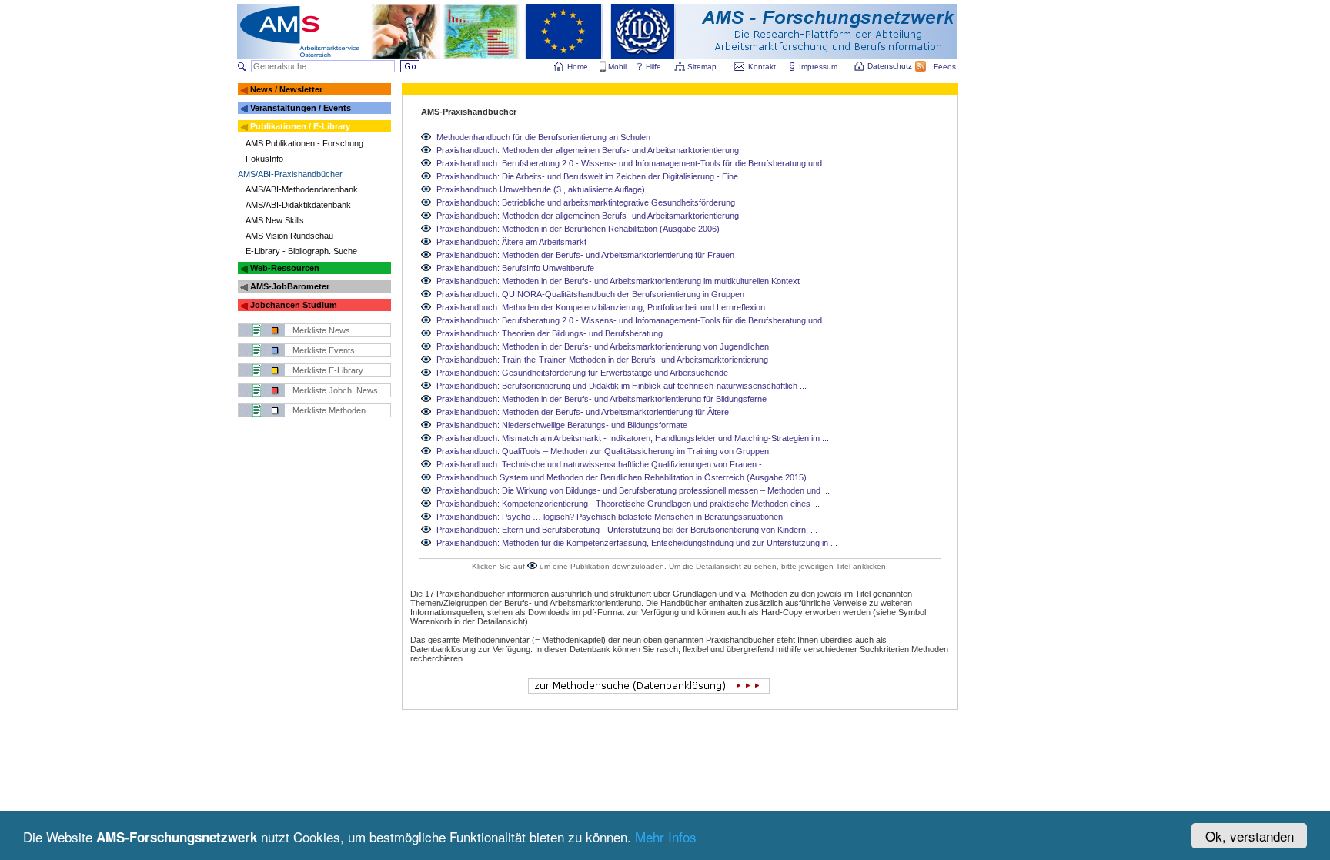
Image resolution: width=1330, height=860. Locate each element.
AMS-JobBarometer (289, 286)
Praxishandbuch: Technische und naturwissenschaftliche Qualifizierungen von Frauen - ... (603, 464)
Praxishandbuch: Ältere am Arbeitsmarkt (511, 241)
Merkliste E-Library (327, 370)
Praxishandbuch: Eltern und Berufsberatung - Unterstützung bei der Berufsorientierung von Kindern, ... (626, 529)
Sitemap (702, 66)
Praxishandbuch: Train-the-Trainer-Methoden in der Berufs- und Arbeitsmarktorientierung (602, 359)
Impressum (818, 66)
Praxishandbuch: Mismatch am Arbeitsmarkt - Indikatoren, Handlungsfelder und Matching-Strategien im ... (632, 438)
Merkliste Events (323, 350)
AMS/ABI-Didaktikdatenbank (298, 204)
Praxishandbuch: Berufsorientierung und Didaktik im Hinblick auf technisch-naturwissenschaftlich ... (621, 385)
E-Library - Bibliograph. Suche (301, 251)
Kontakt (762, 66)
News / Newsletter (286, 89)
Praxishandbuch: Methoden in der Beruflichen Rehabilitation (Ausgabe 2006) (578, 228)
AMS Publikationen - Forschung (304, 143)
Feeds (945, 66)
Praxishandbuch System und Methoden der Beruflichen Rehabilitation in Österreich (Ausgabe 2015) (621, 477)
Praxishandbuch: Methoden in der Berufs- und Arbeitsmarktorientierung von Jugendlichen (602, 346)
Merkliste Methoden (329, 410)
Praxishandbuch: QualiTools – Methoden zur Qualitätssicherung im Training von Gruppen (602, 451)
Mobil (617, 66)
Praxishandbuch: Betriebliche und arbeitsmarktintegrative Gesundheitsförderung (585, 202)
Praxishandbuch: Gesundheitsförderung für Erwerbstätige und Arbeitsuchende (582, 372)
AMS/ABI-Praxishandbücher (290, 174)
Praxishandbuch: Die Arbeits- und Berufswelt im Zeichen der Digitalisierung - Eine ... (591, 176)
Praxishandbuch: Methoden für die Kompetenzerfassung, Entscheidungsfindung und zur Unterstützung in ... (636, 542)
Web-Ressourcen (284, 268)
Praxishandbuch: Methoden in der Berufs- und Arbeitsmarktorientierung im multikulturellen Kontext (618, 281)
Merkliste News (321, 330)
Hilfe (653, 66)
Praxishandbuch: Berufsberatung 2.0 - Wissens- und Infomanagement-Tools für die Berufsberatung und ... (633, 163)
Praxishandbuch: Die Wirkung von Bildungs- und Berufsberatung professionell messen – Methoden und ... (633, 490)
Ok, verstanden (1249, 835)
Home (577, 66)
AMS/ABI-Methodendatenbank (302, 189)
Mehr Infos (666, 836)
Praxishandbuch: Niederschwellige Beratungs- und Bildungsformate (561, 425)
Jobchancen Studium (293, 305)
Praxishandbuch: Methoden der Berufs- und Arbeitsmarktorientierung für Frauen (585, 254)
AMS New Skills (275, 220)
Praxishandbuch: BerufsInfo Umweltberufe (515, 268)
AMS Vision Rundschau (289, 235)
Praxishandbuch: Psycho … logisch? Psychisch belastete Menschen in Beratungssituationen (609, 516)
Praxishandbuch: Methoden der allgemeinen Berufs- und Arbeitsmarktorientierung (587, 150)
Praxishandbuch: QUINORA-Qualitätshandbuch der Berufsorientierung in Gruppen (590, 294)
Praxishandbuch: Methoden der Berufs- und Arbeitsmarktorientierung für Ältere (582, 412)
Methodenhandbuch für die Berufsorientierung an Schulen (543, 137)
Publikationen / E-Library (300, 126)
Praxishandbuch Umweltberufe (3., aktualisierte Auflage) (540, 189)
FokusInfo (264, 158)
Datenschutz (889, 66)
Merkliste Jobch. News (335, 390)
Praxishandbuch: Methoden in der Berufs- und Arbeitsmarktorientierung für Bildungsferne (601, 398)
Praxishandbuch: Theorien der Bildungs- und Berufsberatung (549, 333)
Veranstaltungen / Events (300, 107)
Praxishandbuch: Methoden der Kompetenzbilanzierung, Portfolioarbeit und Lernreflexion (600, 307)
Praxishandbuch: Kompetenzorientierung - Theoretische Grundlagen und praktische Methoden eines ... (628, 503)
